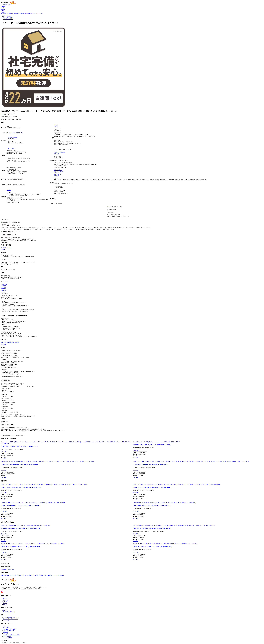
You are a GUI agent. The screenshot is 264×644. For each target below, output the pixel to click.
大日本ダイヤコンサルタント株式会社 (10, 575)
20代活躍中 (3, 288)
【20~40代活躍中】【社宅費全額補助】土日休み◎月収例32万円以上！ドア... (151, 464)
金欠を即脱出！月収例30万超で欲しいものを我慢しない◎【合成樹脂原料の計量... (21, 528)
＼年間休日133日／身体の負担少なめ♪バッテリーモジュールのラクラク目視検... (20, 505)
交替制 (56, 125)
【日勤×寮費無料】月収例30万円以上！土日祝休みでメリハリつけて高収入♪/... (152, 505)
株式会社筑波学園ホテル (43, 575)
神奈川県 (26, 13)
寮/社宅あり (32, 13)
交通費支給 (57, 172)
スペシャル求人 (39, 13)
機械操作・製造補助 (14, 342)
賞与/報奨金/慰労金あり (12, 137)
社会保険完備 (57, 174)
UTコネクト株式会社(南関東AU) (14, 132)
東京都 (22, 13)
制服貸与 (56, 175)
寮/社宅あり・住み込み (6, 247)
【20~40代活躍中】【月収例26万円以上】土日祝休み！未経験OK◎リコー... (19, 446)
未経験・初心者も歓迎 (59, 152)
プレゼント (6, 626)
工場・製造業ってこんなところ (11, 617)
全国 (2, 13)
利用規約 (5, 632)
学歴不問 (56, 153)
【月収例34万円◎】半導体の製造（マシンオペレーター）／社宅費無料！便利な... (21, 546)
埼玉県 (15, 13)
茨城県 (4, 13)
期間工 (5, 610)
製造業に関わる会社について (10, 619)
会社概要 (5, 633)
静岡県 (12, 569)
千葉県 (19, 13)
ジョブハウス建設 (7, 636)
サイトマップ (6, 627)
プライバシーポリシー (8, 630)
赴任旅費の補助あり (59, 171)
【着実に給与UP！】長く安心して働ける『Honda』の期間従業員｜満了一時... (152, 528)
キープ (2, 114)
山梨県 (8, 569)
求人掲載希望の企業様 (6, 5)
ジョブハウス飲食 (7, 637)
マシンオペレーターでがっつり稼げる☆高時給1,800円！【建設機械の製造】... (152, 487)
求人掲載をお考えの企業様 (9, 629)
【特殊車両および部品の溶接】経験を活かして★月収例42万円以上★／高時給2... (152, 444)
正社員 (56, 126)
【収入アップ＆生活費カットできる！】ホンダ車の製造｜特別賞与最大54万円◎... (21, 487)
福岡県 (5, 604)
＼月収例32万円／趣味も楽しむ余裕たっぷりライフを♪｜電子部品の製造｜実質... (152, 546)
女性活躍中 (3, 287)
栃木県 (8, 13)
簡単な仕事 (3, 344)
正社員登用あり (58, 170)
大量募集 (9, 190)
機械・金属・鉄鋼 (5, 342)
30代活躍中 (3, 290)
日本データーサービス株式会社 (56, 575)
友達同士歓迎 (4, 284)
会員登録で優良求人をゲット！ (19, 642)
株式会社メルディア (24, 575)
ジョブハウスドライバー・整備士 (11, 634)
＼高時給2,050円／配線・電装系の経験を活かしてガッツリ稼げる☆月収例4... (19, 464)
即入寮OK (3, 249)
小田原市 (13, 148)
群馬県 (11, 13)
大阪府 (5, 601)
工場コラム (6, 620)
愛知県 (5, 603)
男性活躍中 (3, 285)
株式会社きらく (33, 575)
